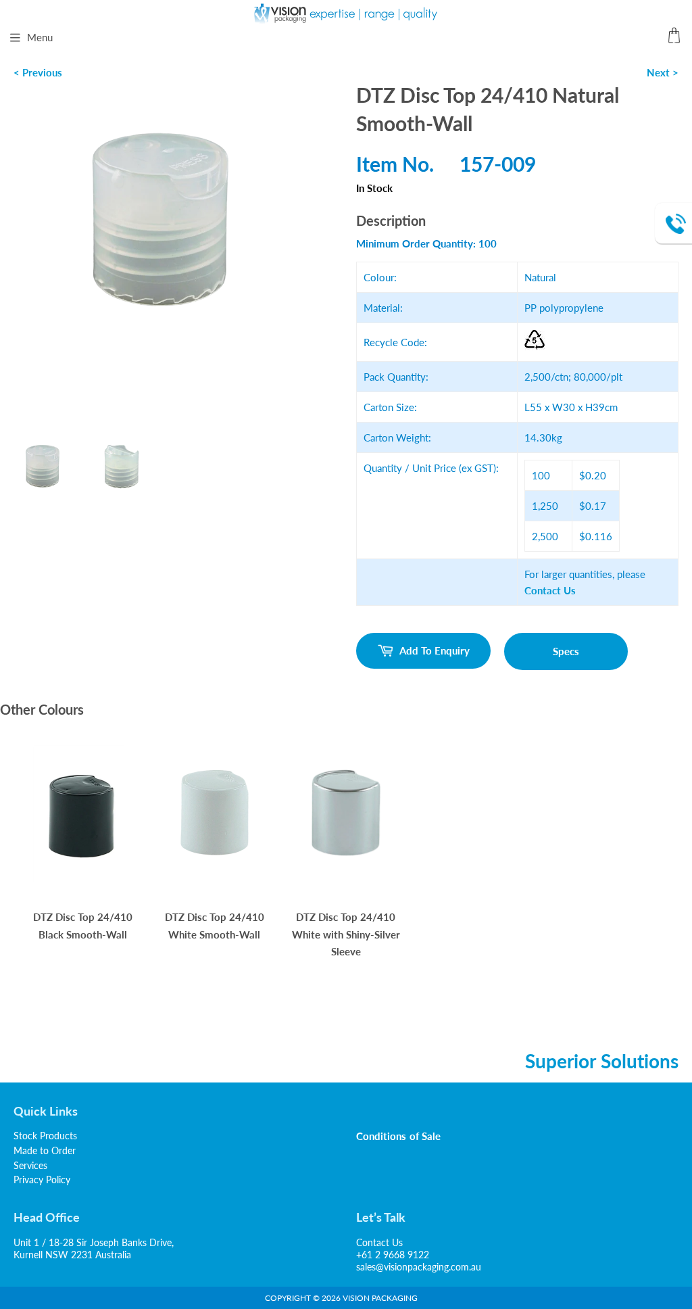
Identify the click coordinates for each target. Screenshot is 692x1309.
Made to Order (45, 1150)
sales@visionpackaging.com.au (418, 1266)
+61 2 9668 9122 (392, 1254)
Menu (40, 37)
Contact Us (379, 1242)
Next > (662, 72)
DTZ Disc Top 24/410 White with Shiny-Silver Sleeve (346, 934)
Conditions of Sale (398, 1136)
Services (30, 1165)
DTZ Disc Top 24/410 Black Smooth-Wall (82, 926)
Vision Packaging (380, 1298)
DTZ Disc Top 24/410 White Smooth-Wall (214, 926)
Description (391, 220)
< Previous (38, 72)
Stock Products (45, 1135)
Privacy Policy (42, 1179)
